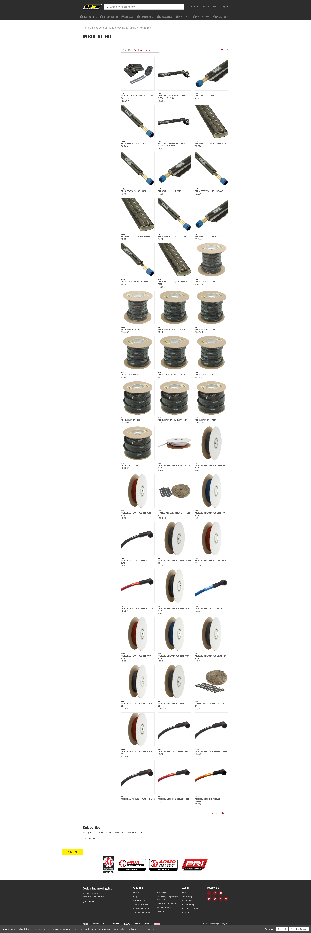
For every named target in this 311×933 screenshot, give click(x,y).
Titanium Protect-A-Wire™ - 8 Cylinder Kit (174, 514)
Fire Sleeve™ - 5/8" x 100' (205, 329)
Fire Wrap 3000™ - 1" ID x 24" (169, 191)
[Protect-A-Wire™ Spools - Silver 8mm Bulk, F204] (174, 443)
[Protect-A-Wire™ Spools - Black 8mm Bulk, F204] (211, 443)
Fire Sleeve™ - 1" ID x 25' (131, 465)
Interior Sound (111, 17)
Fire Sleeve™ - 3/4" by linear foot (172, 375)
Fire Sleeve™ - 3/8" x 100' (205, 282)
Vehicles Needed (140, 908)
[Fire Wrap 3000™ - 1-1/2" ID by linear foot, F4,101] (174, 259)
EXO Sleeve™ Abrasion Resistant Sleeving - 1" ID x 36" (172, 144)
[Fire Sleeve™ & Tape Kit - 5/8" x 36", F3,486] (137, 169)
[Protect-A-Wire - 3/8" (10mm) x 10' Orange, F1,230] (211, 777)
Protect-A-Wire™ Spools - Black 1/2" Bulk (210, 657)
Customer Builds (140, 904)
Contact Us (187, 900)
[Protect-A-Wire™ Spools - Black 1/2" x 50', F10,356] (174, 681)
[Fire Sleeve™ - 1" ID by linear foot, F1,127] (174, 398)
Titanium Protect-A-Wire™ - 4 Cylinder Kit (211, 705)
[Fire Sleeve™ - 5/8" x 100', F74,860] (211, 307)
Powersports (146, 17)
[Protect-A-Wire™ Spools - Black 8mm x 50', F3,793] (174, 538)
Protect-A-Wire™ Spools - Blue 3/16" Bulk (173, 657)
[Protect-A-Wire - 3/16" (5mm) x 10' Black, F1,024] (137, 777)
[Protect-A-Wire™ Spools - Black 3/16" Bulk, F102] (174, 586)
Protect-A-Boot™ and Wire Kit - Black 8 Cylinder (137, 97)
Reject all (282, 929)
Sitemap (161, 911)
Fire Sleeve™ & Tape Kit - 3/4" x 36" (209, 191)
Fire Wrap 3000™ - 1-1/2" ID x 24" (208, 236)
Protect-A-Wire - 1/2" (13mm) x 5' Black (174, 751)
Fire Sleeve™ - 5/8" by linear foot (172, 329)
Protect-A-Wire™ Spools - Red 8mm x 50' (210, 562)
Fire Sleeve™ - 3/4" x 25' (204, 375)
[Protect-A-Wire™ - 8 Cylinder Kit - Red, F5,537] (137, 586)
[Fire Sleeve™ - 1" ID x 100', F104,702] (211, 398)
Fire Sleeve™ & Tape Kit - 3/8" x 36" (135, 143)
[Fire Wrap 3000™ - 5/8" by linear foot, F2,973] (211, 121)
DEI (184, 892)
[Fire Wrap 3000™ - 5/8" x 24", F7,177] (211, 73)
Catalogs (161, 892)
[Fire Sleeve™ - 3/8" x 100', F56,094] (211, 259)
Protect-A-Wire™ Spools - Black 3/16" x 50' (137, 705)
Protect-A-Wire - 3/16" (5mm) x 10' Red (173, 799)
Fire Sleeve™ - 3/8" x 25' (130, 329)
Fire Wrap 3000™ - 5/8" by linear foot (210, 143)
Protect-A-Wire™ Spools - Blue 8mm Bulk (210, 514)
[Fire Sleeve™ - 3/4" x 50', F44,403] (137, 398)
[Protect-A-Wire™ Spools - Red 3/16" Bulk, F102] (137, 634)
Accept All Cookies (299, 929)
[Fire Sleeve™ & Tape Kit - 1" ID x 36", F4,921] (174, 214)
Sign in (194, 6)
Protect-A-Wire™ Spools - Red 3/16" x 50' (136, 752)
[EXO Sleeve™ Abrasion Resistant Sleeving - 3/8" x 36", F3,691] (174, 73)
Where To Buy (222, 17)
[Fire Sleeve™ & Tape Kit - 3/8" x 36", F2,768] (137, 121)
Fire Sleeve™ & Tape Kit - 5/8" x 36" (135, 191)
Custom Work (202, 17)
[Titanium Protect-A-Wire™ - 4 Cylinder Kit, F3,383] (211, 681)
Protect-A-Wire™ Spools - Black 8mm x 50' (174, 562)
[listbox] (146, 50)
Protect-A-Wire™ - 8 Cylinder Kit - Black (135, 562)
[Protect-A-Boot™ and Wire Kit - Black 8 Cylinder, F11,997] (137, 73)
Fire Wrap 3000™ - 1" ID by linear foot (136, 236)
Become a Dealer (190, 908)
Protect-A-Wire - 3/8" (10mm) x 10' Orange (209, 800)
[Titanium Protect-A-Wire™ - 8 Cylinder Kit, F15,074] (174, 491)
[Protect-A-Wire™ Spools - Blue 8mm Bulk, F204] (211, 491)
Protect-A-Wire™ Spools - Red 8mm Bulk (136, 514)
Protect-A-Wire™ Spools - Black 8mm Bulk (211, 466)
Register (205, 6)
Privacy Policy (164, 907)
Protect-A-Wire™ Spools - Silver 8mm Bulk (174, 466)
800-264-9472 (90, 902)
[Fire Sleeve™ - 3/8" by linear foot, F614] (137, 259)
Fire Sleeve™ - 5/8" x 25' (130, 375)
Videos (135, 892)
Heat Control (90, 17)
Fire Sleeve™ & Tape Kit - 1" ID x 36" (172, 236)
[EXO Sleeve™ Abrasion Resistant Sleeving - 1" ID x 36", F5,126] (174, 121)
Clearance (184, 17)
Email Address (89, 838)
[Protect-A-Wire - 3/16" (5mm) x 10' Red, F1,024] (174, 777)
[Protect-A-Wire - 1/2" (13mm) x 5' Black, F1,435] (174, 729)
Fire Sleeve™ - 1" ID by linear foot (172, 420)
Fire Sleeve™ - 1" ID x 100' (205, 420)
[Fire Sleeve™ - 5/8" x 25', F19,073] (137, 352)
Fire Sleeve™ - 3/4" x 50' (130, 420)
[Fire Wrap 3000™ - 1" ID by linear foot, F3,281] (137, 214)
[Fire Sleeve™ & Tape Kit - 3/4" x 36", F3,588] (211, 169)
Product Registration (142, 912)
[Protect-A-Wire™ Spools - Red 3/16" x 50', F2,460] (137, 729)
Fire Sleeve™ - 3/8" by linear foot (135, 282)
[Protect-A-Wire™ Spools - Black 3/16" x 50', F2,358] (137, 681)
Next (223, 49)
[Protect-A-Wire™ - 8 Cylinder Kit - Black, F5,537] (137, 538)
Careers (186, 912)
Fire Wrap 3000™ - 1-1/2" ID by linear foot (173, 283)
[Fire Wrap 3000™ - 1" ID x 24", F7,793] (174, 169)
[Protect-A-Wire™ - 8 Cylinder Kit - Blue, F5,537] (211, 586)
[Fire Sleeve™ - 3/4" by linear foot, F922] (174, 352)
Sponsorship (188, 904)
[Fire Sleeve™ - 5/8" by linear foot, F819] (174, 307)
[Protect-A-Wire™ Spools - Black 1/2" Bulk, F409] (211, 634)
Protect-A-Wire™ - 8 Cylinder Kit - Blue (211, 608)
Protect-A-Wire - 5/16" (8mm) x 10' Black (211, 751)
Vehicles (129, 17)
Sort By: (127, 50)
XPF (215, 6)
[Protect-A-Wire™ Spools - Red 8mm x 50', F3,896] (211, 538)
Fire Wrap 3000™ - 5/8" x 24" (206, 96)
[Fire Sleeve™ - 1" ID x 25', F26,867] (137, 443)
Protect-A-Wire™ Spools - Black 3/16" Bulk (174, 609)
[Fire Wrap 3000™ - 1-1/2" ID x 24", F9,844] (211, 214)
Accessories (166, 17)
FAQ (134, 896)
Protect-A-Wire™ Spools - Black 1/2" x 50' (174, 705)
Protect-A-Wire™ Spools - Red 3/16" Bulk (136, 657)
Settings (269, 929)
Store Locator (139, 900)
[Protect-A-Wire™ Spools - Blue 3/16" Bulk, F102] (174, 634)
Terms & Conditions (166, 903)
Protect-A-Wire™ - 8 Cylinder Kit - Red (137, 608)
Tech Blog (187, 896)
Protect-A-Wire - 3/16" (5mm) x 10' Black (138, 799)
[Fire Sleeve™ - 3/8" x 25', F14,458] (137, 307)
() (226, 6)
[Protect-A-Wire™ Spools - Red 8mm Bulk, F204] (137, 491)
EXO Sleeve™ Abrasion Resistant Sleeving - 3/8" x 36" (172, 97)
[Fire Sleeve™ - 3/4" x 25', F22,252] (211, 352)
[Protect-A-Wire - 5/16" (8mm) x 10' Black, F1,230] (211, 729)
